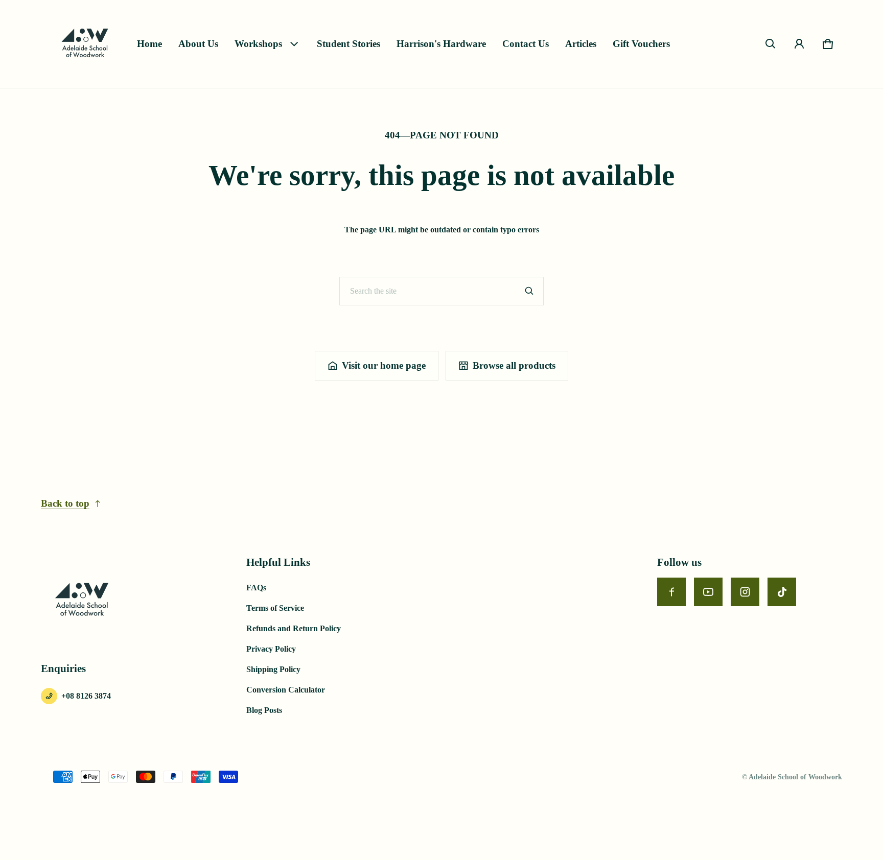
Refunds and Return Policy (293, 628)
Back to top (65, 503)
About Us (198, 43)
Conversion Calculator (285, 689)
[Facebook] (671, 592)
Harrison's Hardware (441, 43)
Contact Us (525, 43)
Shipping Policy (273, 669)
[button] (770, 44)
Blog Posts (264, 710)
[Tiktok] (782, 592)
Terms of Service (275, 608)
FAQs (256, 587)
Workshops (258, 43)
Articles (580, 43)
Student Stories (348, 43)
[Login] (799, 44)
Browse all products (514, 365)
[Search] (529, 291)
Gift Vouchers (641, 43)
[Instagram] (745, 592)
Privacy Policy (271, 648)
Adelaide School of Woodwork (795, 777)
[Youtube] (708, 592)
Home (149, 43)
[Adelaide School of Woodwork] (85, 44)
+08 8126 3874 (86, 695)
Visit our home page (384, 365)
